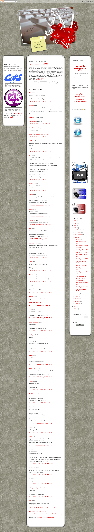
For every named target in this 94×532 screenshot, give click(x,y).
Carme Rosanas (33, 243)
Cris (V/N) (31, 274)
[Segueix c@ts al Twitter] (78, 125)
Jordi (30, 285)
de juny (77, 239)
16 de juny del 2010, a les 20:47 (40, 364)
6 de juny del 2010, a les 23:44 (40, 257)
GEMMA (31, 381)
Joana (30, 427)
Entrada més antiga (57, 514)
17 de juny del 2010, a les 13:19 (40, 377)
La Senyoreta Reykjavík (35, 488)
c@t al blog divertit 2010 (81, 265)
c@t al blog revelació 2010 (38, 64)
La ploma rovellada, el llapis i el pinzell (39, 134)
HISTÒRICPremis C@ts (80, 95)
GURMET (31, 220)
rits (29, 449)
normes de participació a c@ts (80, 68)
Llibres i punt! (32, 121)
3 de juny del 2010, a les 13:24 (40, 190)
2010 (75, 228)
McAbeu (31, 194)
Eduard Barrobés (18, 113)
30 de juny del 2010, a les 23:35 (40, 432)
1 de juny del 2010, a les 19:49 (40, 123)
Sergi (30, 228)
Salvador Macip (33, 368)
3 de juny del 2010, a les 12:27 (40, 179)
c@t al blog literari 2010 (81, 252)
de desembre (79, 230)
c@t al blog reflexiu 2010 (81, 250)
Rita (30, 407)
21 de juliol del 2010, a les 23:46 (41, 463)
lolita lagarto (32, 335)
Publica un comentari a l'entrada (37, 511)
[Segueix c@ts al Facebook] (78, 138)
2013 (75, 220)
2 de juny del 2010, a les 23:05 (40, 151)
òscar (30, 155)
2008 (75, 308)
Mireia (30, 436)
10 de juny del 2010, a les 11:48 (40, 292)
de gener (77, 303)
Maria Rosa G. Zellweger (35, 127)
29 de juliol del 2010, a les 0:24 (41, 496)
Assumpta (31, 105)
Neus (30, 500)
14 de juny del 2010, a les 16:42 (40, 330)
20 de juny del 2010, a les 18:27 (40, 402)
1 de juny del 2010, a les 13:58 (40, 101)
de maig (77, 294)
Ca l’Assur (31, 117)
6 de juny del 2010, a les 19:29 (40, 239)
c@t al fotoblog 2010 (80, 276)
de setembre (78, 234)
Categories (38, 79)
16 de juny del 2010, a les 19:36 (40, 351)
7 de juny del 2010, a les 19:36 (40, 270)
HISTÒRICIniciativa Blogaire (80, 101)
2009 (75, 306)
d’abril (77, 296)
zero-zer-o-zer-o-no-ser (35, 302)
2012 (75, 223)
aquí (11, 117)
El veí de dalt (32, 394)
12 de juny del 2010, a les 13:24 (40, 305)
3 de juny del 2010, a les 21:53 (40, 216)
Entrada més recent (34, 514)
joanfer (30, 261)
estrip (30, 309)
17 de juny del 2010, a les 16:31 (40, 390)
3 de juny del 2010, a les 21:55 (40, 224)
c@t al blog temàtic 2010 (81, 287)
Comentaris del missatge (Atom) (45, 517)
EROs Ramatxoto (33, 322)
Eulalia (30, 92)
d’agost (77, 237)
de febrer (77, 301)
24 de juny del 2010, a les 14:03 (40, 423)
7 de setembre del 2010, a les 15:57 (42, 507)
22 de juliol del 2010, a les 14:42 (41, 474)
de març (77, 298)
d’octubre (78, 232)
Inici (46, 514)
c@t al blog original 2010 (81, 258)
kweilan (30, 140)
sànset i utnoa (32, 183)
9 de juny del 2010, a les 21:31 (40, 281)
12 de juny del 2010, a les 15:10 (40, 318)
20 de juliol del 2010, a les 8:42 (41, 445)
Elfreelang (31, 296)
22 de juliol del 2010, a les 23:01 (41, 483)
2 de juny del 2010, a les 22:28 (40, 136)
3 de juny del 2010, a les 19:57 (40, 205)
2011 (75, 225)
